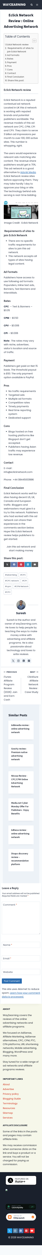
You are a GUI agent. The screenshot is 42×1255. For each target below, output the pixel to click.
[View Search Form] (32, 5)
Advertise (8, 1089)
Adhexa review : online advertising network (20, 833)
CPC (23, 575)
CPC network (12, 580)
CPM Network (21, 586)
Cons (10, 69)
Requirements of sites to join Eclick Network (20, 50)
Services (8, 1117)
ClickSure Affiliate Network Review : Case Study (31, 682)
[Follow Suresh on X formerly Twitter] (13, 660)
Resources (9, 1108)
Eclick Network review (17, 44)
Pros (9, 65)
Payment (12, 62)
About (6, 1084)
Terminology (10, 1103)
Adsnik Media (28, 172)
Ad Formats (13, 55)
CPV (7, 592)
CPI (24, 580)
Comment (10, 904)
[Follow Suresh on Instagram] (18, 660)
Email (7, 958)
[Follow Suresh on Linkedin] (23, 660)
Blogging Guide (12, 1098)
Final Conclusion (15, 76)
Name (7, 945)
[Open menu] (37, 5)
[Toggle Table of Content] (33, 41)
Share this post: (16, 80)
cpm (8, 586)
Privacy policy (11, 1094)
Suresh (21, 613)
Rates (10, 58)
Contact (11, 73)
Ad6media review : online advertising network (20, 729)
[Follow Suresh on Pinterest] (29, 660)
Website (8, 972)
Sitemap (8, 1113)
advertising (11, 575)
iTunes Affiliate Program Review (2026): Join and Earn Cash (10, 686)
